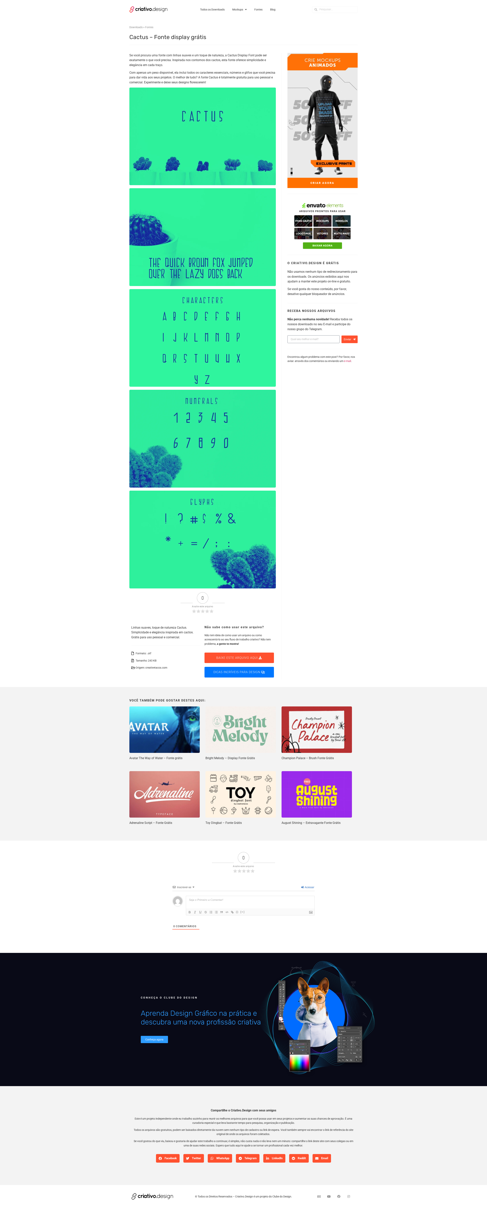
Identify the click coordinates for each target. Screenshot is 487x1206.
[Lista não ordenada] (216, 912)
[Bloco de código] (227, 912)
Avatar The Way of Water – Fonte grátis (155, 758)
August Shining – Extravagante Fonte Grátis (311, 823)
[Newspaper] (319, 1196)
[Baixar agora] (322, 226)
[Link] (232, 912)
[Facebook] (339, 1196)
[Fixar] (205, 912)
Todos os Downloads (212, 9)
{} (237, 911)
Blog (272, 9)
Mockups (237, 9)
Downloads (136, 27)
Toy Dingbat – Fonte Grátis (223, 823)
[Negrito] (189, 912)
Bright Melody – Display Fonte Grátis (230, 758)
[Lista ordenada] (211, 912)
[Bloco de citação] (221, 912)
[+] (242, 911)
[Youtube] (329, 1196)
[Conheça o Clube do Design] (316, 1019)
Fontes (258, 9)
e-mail (347, 361)
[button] (168, 1158)
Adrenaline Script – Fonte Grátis (150, 823)
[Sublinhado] (200, 912)
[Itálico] (195, 912)
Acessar (309, 887)
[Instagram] (349, 1196)
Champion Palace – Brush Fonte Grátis (308, 758)
